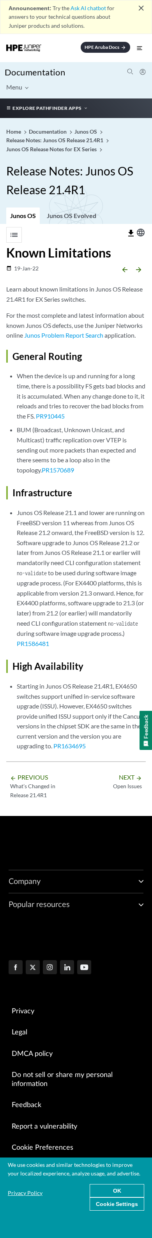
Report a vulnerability (44, 1126)
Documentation (35, 72)
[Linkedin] (67, 968)
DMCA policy (32, 1053)
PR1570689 (58, 470)
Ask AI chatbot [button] (88, 8)
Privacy (23, 1011)
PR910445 (50, 416)
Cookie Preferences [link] (42, 1147)
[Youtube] (84, 968)
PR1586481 (33, 643)
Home (14, 131)
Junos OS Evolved (71, 215)
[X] (33, 968)
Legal (19, 1032)
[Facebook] (16, 968)
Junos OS (23, 215)
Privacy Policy (25, 1193)
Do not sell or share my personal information (62, 1080)
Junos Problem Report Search (63, 335)
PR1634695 (69, 746)
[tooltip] (131, 233)
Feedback (26, 1105)
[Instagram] (50, 968)
